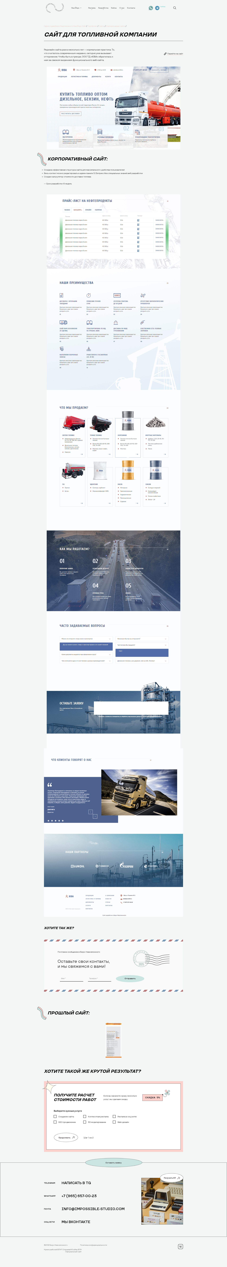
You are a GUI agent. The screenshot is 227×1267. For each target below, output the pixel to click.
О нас (121, 8)
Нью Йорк (75, 8)
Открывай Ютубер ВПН (72, 1250)
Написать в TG (76, 1183)
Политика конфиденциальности (93, 1245)
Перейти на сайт (175, 54)
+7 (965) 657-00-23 (79, 1196)
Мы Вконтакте (76, 1222)
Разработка (103, 8)
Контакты (131, 8)
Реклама (91, 8)
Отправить (130, 979)
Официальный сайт (73, 1252)
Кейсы (114, 8)
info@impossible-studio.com (93, 1209)
